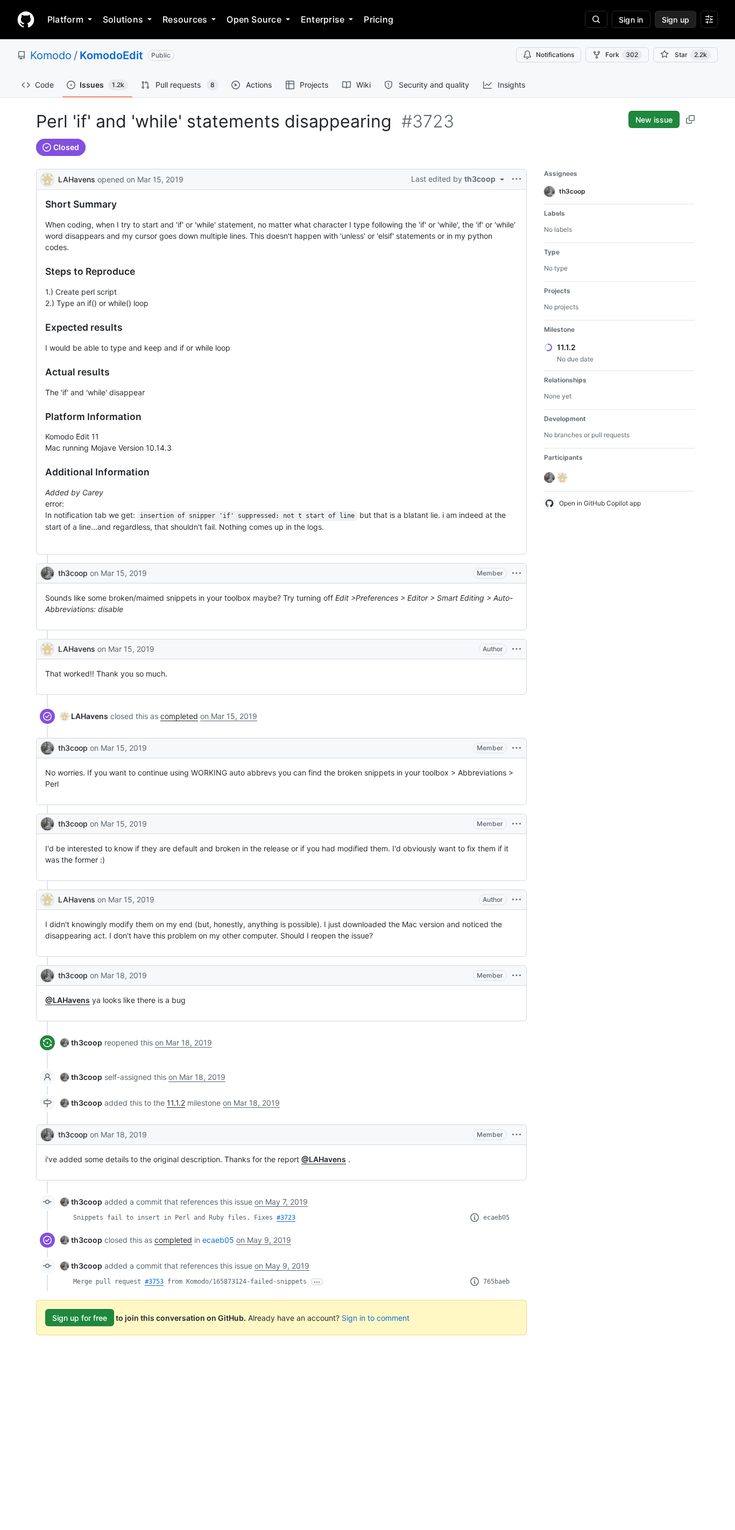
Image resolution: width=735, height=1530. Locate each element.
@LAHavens (67, 1000)
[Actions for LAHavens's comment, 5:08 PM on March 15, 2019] (516, 899)
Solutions (123, 19)
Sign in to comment (375, 1317)
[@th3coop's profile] (47, 573)
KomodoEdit (111, 55)
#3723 (286, 1217)
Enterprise (322, 19)
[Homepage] (25, 19)
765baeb (496, 1281)
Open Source (254, 19)
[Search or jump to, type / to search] (596, 19)
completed (179, 716)
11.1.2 (176, 1102)
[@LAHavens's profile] (47, 178)
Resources (184, 19)
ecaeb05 (496, 1217)
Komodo (51, 55)
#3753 (154, 1281)
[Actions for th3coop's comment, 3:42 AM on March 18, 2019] (516, 1134)
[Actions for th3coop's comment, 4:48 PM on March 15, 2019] (516, 573)
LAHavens (76, 179)
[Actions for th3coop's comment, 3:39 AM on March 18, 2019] (516, 975)
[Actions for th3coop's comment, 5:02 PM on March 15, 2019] (516, 748)
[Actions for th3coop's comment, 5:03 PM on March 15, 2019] (516, 823)
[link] (84, 716)
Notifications (555, 55)
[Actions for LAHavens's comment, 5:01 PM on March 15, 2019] (516, 649)
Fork (621, 55)
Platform (65, 19)
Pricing (378, 19)
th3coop (73, 573)
